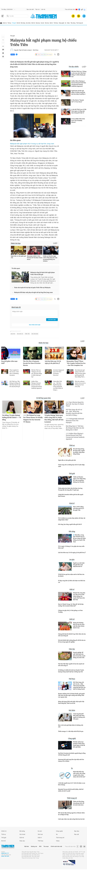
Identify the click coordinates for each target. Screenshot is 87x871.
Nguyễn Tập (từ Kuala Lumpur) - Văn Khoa (26, 50)
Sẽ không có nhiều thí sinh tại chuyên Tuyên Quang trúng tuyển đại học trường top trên (71, 671)
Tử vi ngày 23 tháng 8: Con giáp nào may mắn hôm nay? (71, 547)
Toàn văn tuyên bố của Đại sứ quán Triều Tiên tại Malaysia (32, 287)
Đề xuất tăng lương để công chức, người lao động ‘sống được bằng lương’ (79, 451)
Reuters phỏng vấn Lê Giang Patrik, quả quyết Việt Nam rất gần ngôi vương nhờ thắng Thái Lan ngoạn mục (71, 695)
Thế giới (14, 23)
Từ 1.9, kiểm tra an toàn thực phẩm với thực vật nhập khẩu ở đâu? (71, 519)
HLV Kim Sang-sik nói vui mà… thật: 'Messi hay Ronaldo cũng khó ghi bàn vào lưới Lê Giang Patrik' (79, 685)
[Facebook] (79, 9)
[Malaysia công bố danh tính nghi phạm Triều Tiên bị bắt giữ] (20, 277)
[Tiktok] (82, 9)
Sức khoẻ (22, 834)
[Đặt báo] (78, 16)
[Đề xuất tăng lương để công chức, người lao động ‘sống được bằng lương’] (65, 452)
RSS (40, 846)
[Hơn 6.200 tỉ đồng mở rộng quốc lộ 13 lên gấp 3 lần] (65, 510)
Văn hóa (47, 23)
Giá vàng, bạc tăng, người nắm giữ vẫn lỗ (70, 524)
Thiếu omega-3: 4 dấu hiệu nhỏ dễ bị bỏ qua (70, 731)
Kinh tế (18, 23)
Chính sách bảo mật (56, 846)
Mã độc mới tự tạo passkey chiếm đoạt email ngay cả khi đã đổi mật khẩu (79, 744)
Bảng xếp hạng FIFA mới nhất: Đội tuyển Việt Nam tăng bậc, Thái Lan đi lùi (71, 702)
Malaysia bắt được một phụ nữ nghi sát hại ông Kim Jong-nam (33, 292)
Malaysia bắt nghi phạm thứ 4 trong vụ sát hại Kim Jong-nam (32, 144)
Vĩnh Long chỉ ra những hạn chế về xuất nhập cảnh (71, 465)
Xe (65, 23)
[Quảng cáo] (73, 16)
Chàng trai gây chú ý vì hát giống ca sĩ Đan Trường (70, 611)
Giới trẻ (33, 23)
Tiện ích (37, 9)
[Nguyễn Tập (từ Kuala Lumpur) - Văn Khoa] (12, 50)
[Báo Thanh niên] (7, 846)
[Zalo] (85, 9)
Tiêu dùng (73, 23)
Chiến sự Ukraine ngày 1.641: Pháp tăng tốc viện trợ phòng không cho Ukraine (79, 479)
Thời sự (9, 23)
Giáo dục (38, 23)
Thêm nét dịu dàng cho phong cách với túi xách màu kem (78, 803)
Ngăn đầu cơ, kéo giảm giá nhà (67, 460)
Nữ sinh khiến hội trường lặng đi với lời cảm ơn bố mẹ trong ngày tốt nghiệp (71, 641)
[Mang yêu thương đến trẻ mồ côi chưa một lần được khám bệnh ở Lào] (65, 626)
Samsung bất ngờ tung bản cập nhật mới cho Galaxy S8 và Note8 (71, 760)
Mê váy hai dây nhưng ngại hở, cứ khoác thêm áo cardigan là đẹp (71, 813)
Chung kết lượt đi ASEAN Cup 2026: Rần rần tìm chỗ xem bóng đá (72, 634)
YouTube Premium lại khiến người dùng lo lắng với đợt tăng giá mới (72, 754)
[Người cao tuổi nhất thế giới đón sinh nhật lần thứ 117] (65, 566)
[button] (3, 37)
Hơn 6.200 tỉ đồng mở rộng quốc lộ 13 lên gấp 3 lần (78, 508)
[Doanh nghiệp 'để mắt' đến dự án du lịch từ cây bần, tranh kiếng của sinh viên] (65, 656)
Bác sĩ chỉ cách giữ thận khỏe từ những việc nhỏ (70, 726)
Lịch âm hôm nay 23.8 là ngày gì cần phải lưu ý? (72, 552)
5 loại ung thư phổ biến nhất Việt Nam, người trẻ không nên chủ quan (79, 716)
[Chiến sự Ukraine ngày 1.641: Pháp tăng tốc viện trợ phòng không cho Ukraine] (65, 480)
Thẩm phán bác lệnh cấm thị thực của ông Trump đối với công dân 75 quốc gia (70, 489)
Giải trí (51, 23)
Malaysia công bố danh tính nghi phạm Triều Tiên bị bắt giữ (42, 273)
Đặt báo (26, 846)
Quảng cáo (34, 846)
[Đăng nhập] (84, 16)
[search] (17, 16)
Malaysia (13, 333)
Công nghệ (61, 23)
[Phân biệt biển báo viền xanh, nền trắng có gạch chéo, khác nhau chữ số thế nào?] (65, 775)
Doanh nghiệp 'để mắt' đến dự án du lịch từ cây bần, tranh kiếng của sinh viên (79, 655)
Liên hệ (43, 9)
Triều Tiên (27, 333)
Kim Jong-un (20, 333)
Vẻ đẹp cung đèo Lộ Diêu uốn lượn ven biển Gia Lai (71, 581)
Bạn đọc (76, 831)
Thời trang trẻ (79, 23)
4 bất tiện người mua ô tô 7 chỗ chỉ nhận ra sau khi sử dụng (71, 784)
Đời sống (23, 23)
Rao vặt (76, 834)
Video (68, 23)
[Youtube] (77, 9)
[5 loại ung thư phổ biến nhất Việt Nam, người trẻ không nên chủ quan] (65, 717)
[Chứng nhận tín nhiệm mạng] (68, 863)
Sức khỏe (28, 23)
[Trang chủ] (1, 23)
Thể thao (56, 23)
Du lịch (42, 23)
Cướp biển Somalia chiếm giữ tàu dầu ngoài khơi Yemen (70, 495)
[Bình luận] (3, 50)
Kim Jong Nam (35, 333)
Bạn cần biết (30, 9)
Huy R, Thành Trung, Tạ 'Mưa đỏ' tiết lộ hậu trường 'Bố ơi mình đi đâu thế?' (71, 605)
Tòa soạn (46, 846)
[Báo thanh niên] (43, 16)
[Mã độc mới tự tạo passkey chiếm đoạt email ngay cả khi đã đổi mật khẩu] (65, 745)
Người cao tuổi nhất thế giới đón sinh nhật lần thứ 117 (78, 564)
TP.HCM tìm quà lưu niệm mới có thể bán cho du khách (71, 575)
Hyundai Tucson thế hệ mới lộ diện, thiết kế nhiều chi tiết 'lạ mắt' (70, 790)
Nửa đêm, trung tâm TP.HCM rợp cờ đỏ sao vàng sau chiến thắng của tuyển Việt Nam (79, 538)
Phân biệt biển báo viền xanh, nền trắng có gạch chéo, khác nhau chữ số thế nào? (79, 774)
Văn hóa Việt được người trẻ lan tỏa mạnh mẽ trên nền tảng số (71, 664)
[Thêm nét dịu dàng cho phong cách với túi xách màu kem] (65, 805)
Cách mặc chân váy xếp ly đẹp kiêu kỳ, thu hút (71, 819)
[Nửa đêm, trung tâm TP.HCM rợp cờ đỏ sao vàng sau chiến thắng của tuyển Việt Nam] (65, 538)
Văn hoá (40, 834)
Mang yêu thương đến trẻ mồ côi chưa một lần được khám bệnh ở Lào (78, 625)
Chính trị (5, 23)
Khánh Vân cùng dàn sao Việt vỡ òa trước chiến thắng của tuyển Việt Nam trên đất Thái (79, 596)
